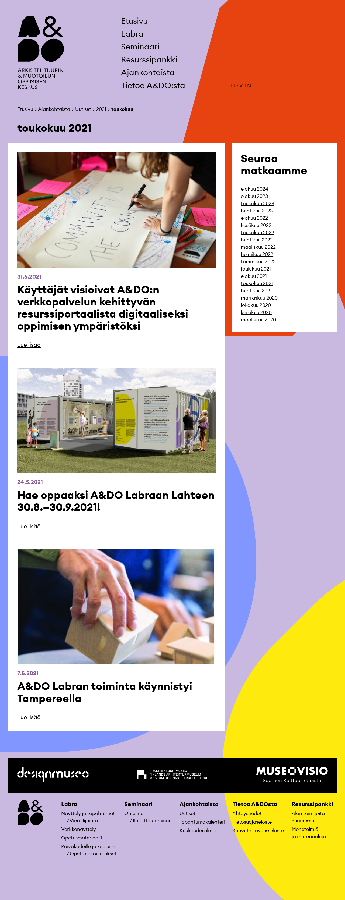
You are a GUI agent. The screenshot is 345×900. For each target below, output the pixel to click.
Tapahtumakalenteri (202, 822)
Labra (69, 804)
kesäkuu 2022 (256, 225)
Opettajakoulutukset (93, 854)
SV (240, 86)
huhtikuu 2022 (257, 240)
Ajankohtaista (199, 804)
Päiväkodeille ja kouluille (88, 846)
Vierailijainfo (84, 820)
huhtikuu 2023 (257, 211)
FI (233, 86)
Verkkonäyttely (78, 829)
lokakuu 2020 (256, 305)
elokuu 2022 (254, 218)
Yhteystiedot (247, 813)
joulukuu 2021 (256, 269)
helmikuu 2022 (257, 254)
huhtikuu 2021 (256, 290)
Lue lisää (29, 344)
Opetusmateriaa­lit (81, 838)
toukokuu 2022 (257, 232)
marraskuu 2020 (259, 298)
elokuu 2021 (254, 276)
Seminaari (138, 804)
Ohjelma (134, 813)
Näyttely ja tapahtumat (88, 813)
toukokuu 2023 (257, 203)
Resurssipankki (312, 804)
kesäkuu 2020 (256, 312)
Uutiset (187, 813)
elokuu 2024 (254, 189)
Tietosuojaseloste (252, 822)
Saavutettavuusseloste (258, 830)
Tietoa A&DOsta (255, 804)
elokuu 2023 (254, 196)
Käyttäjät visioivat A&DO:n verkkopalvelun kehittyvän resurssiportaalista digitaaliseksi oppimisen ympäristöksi (102, 308)
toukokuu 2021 (257, 283)
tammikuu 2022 (258, 261)
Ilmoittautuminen (152, 820)
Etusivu (134, 21)
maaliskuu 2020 (258, 319)
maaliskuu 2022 (258, 247)
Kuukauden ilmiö (198, 830)
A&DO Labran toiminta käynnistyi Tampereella (104, 692)
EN (247, 86)
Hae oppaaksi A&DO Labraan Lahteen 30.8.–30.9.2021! (116, 501)
